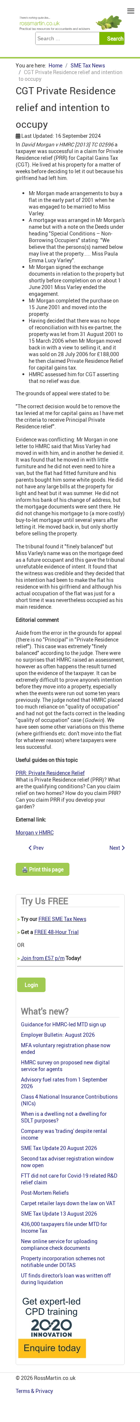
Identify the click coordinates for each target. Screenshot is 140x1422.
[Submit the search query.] (114, 38)
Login (31, 984)
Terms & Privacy (35, 1390)
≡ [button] (131, 11)
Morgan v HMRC (35, 832)
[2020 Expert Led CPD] (51, 1360)
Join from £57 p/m (43, 958)
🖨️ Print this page (42, 869)
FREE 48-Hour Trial (56, 931)
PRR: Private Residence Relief (50, 772)
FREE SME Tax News (62, 918)
